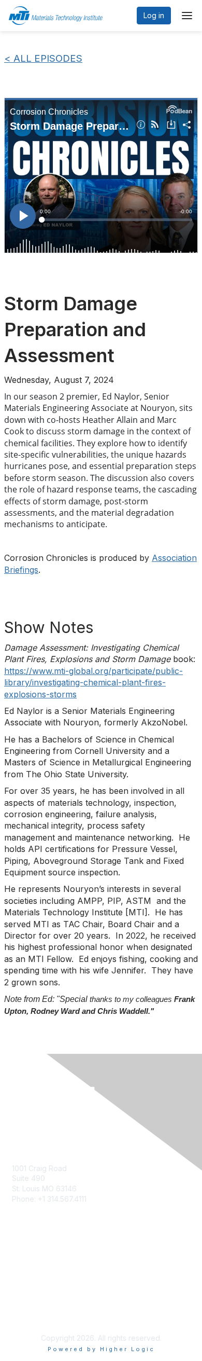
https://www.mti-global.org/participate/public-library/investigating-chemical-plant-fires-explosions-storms (93, 682)
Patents (24, 1287)
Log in (153, 15)
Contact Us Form (40, 1157)
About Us (27, 1266)
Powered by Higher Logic (101, 1349)
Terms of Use (35, 1277)
